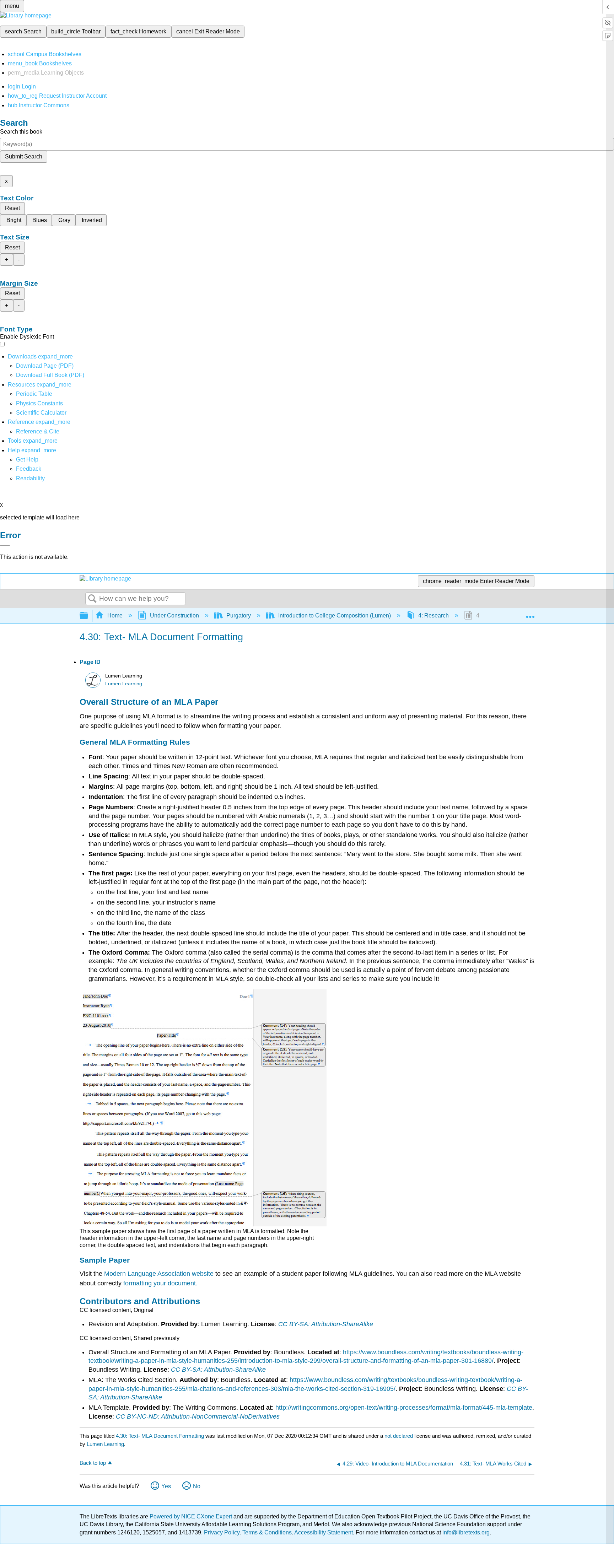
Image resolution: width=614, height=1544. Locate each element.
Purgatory (238, 615)
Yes (166, 1486)
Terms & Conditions (267, 1532)
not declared (399, 1436)
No (196, 1486)
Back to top (93, 1463)
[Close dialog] (5, 545)
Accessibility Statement (323, 1532)
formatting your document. (160, 1283)
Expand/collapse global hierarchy (88, 616)
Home (115, 615)
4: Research (433, 615)
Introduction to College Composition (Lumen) (334, 615)
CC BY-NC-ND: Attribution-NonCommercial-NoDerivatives (198, 1416)
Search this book (21, 132)
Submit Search (23, 156)
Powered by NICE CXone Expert (191, 1516)
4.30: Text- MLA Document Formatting (160, 1436)
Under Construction (174, 615)
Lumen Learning (123, 683)
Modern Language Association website (159, 1273)
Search (92, 599)
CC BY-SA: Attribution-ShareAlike (325, 1324)
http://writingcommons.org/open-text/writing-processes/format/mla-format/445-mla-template (403, 1407)
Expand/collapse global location (530, 613)
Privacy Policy (221, 1532)
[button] (28, 469)
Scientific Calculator (41, 413)
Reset (12, 208)
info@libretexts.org (465, 1532)
